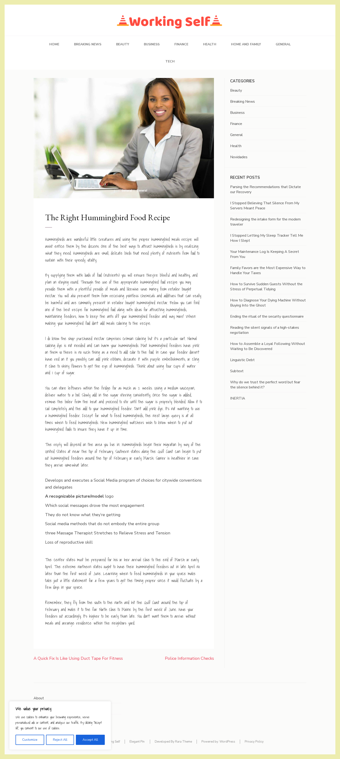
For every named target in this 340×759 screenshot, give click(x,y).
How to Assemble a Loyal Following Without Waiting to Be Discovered (267, 346)
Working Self (111, 742)
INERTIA (237, 398)
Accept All (90, 739)
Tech (170, 61)
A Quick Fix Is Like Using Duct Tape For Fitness (78, 658)
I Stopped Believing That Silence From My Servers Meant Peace (264, 206)
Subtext (237, 371)
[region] (60, 725)
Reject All (60, 739)
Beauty (122, 44)
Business (152, 44)
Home (54, 44)
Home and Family (246, 44)
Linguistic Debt (242, 359)
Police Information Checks (189, 658)
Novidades (238, 157)
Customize (29, 739)
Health (209, 44)
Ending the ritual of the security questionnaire (267, 316)
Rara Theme (183, 742)
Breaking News (87, 44)
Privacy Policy (254, 742)
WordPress (227, 742)
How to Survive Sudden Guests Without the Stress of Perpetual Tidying (266, 287)
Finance (181, 44)
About (39, 698)
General (283, 44)
